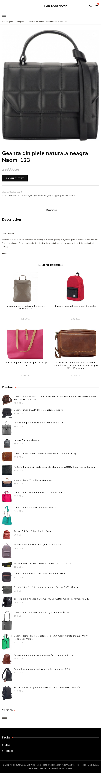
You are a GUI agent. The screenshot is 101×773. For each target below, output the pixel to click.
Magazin (9, 750)
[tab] (51, 210)
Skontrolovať (15, 178)
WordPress (67, 768)
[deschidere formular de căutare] (90, 6)
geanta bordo (40, 195)
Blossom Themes (39, 768)
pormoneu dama (67, 195)
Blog (7, 744)
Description (51, 210)
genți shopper (53, 195)
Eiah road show (55, 6)
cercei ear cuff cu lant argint (20, 195)
